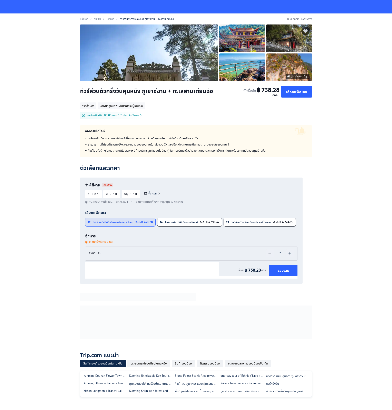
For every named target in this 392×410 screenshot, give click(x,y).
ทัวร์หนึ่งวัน (272, 383)
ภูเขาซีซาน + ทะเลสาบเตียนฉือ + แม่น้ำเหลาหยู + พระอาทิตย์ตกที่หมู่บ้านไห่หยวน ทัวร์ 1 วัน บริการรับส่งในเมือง (242, 391)
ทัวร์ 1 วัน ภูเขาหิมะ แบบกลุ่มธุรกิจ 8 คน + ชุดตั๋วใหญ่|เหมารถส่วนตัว (197, 383)
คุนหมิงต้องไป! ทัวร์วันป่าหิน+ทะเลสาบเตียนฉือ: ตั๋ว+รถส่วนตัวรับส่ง (151, 383)
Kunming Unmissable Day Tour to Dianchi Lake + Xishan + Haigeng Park (151, 375)
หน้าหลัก (84, 19)
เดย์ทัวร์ (110, 19)
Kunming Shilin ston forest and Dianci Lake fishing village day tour (151, 390)
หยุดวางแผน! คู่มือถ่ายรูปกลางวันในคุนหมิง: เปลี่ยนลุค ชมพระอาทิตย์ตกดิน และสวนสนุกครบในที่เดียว (288, 376)
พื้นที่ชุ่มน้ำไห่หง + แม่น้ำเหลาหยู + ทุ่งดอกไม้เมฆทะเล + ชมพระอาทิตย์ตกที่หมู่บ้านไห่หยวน (197, 391)
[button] (360, 6)
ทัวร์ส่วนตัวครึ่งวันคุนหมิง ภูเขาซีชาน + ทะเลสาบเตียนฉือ (288, 391)
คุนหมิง (97, 19)
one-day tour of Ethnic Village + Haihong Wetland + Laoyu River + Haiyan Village (242, 375)
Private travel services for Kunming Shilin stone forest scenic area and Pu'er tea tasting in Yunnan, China (242, 383)
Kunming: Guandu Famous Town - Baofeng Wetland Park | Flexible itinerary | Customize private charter (106, 383)
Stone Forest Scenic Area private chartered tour (197, 375)
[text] (196, 144)
